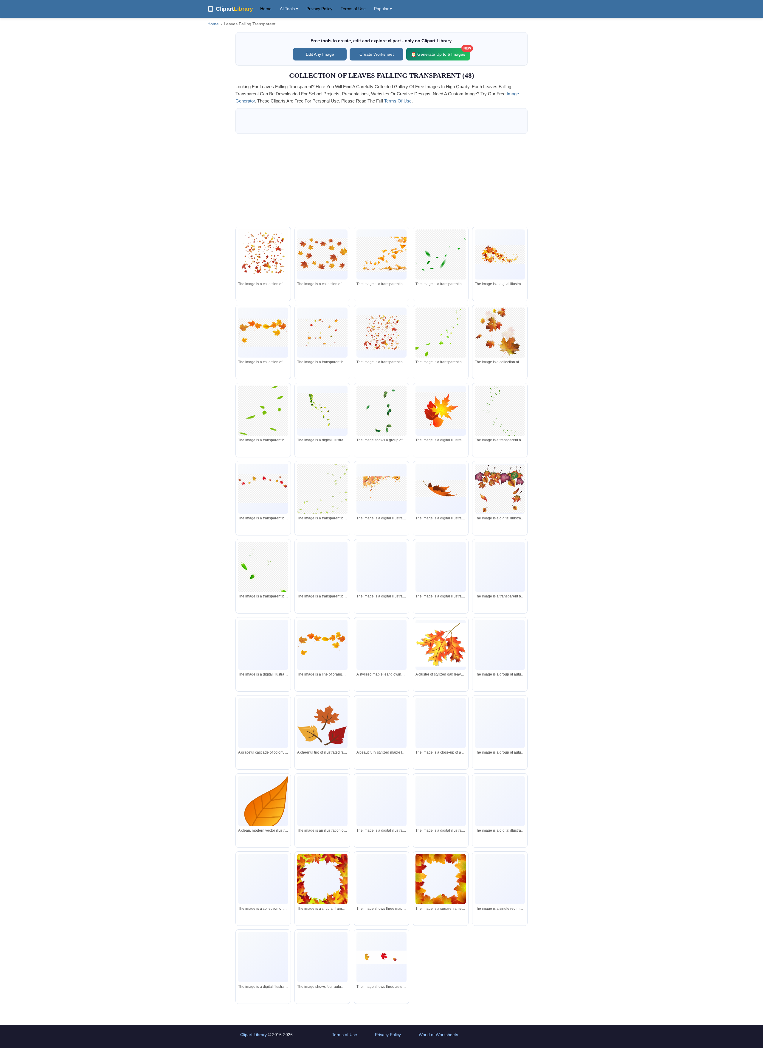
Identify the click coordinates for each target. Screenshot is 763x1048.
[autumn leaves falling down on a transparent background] (381, 488)
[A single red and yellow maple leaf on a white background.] (440, 723)
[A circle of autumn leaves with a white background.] (322, 879)
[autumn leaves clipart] (263, 333)
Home (266, 8)
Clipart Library (253, 1034)
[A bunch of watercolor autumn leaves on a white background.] (263, 879)
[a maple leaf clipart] (440, 410)
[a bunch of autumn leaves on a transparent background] (322, 254)
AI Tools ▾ (289, 8)
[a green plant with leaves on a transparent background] (322, 410)
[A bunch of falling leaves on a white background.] (263, 254)
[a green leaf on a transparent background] (263, 575)
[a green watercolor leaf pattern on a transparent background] (500, 577)
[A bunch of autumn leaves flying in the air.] (322, 801)
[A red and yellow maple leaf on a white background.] (381, 957)
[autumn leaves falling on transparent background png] (381, 254)
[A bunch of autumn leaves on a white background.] (500, 801)
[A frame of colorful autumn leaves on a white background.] (440, 879)
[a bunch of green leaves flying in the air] (381, 411)
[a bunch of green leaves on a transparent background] (322, 490)
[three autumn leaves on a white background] (381, 878)
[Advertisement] (381, 180)
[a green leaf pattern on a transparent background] (500, 413)
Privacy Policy (319, 8)
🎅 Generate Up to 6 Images (440, 52)
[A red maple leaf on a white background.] (500, 879)
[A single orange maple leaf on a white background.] (263, 957)
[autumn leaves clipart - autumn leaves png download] (500, 254)
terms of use (398, 100)
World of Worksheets (438, 1034)
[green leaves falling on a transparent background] (440, 254)
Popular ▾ (383, 8)
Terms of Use (353, 8)
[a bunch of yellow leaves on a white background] (381, 801)
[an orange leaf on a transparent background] (440, 488)
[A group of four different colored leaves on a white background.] (322, 957)
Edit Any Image (320, 54)
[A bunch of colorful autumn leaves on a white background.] (500, 645)
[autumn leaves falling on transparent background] (322, 333)
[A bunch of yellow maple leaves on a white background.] (322, 645)
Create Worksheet (376, 54)
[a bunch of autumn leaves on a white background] (440, 801)
